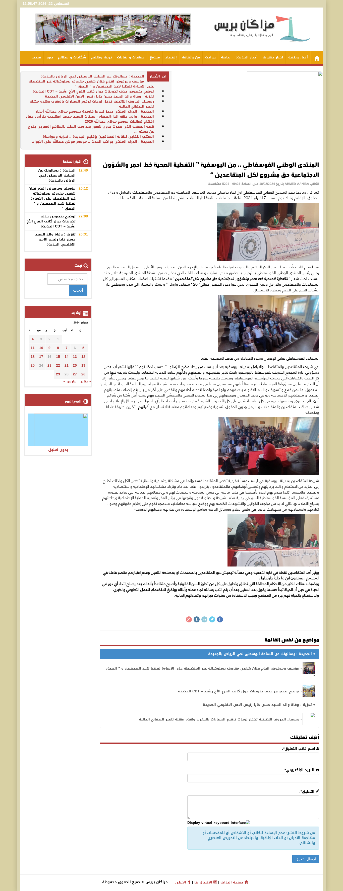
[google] (189, 619)
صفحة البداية (232, 882)
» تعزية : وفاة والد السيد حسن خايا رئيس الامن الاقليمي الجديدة (259, 704)
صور (49, 57)
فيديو (36, 57)
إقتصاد (171, 57)
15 (58, 356)
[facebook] (220, 619)
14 (67, 356)
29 (58, 374)
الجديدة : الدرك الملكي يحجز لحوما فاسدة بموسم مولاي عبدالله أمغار (95, 111)
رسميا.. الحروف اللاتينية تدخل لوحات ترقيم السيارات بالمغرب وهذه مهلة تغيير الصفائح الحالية (92, 104)
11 (33, 348)
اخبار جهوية (273, 57)
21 (67, 365)
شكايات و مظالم (72, 57)
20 (75, 365)
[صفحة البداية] (316, 57)
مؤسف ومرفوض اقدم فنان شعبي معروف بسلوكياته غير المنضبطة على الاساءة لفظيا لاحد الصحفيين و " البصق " (91, 84)
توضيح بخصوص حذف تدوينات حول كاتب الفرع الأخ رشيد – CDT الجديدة (93, 91)
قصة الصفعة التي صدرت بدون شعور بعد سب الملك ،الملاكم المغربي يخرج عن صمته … (91, 129)
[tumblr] (197, 619)
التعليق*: (307, 791)
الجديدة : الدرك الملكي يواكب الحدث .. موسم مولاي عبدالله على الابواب (92, 141)
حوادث (210, 57)
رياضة (226, 57)
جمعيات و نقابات (131, 57)
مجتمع (155, 57)
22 (58, 365)
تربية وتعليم (101, 57)
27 (75, 374)
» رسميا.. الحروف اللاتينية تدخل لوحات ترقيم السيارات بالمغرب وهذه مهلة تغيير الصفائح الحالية (221, 719)
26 (83, 374)
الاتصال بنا (203, 882)
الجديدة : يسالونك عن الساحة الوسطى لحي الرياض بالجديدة (92, 76)
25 (33, 365)
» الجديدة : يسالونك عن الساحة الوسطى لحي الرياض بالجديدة (261, 654)
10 (41, 348)
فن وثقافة (191, 57)
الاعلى (181, 882)
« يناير (85, 381)
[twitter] (212, 619)
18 (33, 356)
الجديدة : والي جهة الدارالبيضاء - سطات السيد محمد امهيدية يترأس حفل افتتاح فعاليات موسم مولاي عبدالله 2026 (90, 119)
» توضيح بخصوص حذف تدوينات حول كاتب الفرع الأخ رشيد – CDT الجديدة (240, 691)
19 (83, 365)
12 (83, 356)
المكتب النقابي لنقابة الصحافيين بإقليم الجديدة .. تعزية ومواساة (98, 136)
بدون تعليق (58, 449)
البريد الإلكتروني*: (299, 770)
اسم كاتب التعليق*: (299, 748)
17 (41, 356)
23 (49, 365)
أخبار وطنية (298, 57)
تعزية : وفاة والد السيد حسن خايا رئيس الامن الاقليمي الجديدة (99, 96)
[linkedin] (204, 619)
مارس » (70, 381)
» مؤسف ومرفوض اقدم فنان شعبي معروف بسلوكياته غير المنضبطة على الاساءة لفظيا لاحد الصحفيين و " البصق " (210, 672)
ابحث (78, 290)
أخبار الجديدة (247, 57)
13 (75, 356)
